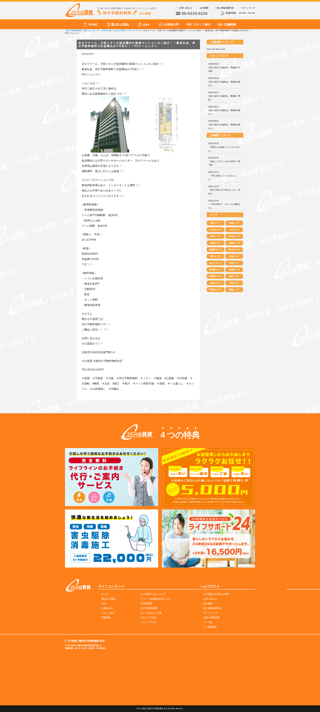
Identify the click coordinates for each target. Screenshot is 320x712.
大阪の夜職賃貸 (211, 617)
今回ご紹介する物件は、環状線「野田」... (224, 96)
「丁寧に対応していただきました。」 (222, 175)
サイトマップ (248, 8)
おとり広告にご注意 (151, 612)
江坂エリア (234, 256)
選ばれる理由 (120, 24)
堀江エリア (215, 223)
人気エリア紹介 (148, 617)
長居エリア (234, 263)
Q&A (146, 24)
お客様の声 (171, 24)
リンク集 (207, 622)
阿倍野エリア (216, 276)
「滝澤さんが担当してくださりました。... (224, 147)
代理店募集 (146, 603)
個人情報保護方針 (225, 8)
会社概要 (204, 8)
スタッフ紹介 (202, 24)
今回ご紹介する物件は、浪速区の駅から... (224, 82)
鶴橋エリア (234, 289)
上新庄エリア (216, 283)
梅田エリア (215, 236)
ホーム (104, 594)
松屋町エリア (216, 249)
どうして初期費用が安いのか (155, 598)
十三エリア (234, 230)
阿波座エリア (216, 289)
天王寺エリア (234, 249)
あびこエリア (216, 263)
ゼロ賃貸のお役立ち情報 (216, 594)
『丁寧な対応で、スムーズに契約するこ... (224, 204)
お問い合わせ (185, 8)
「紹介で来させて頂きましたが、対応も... (224, 190)
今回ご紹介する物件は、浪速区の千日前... (224, 67)
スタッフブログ (148, 622)
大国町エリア (234, 243)
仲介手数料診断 (148, 608)
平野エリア (234, 283)
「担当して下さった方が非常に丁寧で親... (224, 161)
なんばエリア (216, 230)
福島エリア (234, 276)
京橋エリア (215, 243)
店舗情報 (230, 24)
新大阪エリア (216, 269)
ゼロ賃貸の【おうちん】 (153, 594)
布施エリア (234, 223)
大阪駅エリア (234, 269)
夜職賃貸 (212, 627)
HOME (93, 24)
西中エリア (215, 256)
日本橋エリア (234, 236)
